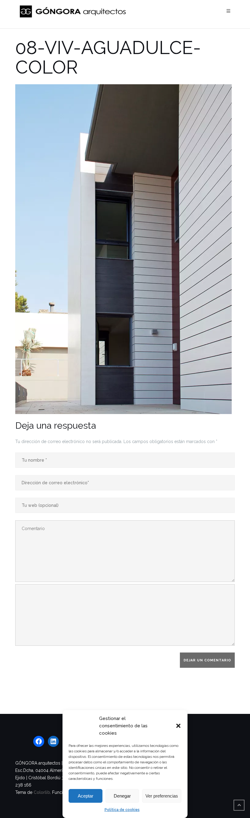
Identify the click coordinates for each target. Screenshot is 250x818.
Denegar (122, 795)
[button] (178, 726)
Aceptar (85, 795)
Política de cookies (122, 810)
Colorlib (42, 792)
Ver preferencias (161, 795)
